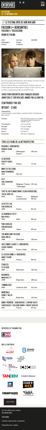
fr (20, 2)
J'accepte (5, 417)
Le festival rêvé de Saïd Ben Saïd (20, 22)
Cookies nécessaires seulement (13, 421)
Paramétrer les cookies (10, 425)
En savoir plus (7, 412)
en (23, 2)
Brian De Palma (8, 34)
